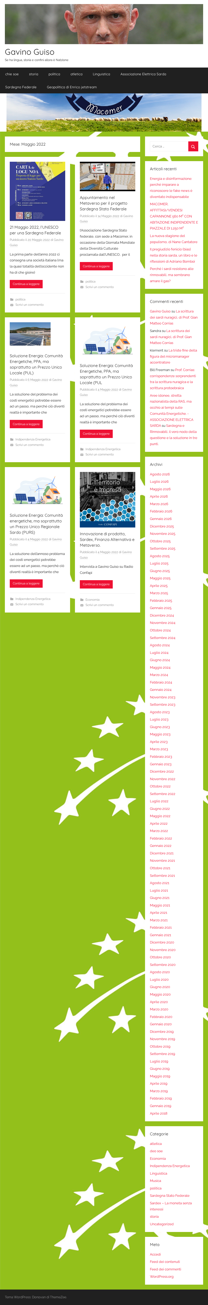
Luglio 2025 (159, 563)
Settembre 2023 (162, 704)
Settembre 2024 (162, 638)
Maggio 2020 (160, 994)
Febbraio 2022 (161, 838)
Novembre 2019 (162, 1039)
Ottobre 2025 (160, 541)
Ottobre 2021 (160, 868)
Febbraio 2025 (161, 600)
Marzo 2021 (159, 920)
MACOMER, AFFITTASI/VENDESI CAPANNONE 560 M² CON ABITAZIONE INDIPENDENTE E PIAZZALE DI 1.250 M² (174, 216)
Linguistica (101, 74)
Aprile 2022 (159, 823)
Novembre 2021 (162, 860)
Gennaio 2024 (160, 690)
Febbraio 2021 (161, 927)
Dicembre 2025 (162, 526)
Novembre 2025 (162, 534)
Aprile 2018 (158, 1113)
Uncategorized (162, 1224)
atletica (76, 74)
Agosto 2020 (160, 972)
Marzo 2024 (159, 675)
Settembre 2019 (162, 1054)
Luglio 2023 (159, 719)
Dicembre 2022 (162, 771)
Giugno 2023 (160, 727)
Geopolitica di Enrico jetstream (72, 87)
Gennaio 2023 (160, 764)
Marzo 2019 (159, 1091)
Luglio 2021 (159, 890)
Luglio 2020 (159, 979)
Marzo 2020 (159, 1009)
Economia (93, 600)
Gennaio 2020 (161, 1024)
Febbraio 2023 (161, 757)
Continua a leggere (26, 284)
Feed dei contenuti (165, 1262)
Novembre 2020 (163, 950)
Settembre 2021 (162, 876)
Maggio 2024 (160, 667)
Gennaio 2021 (160, 935)
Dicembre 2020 (162, 942)
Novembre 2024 (162, 623)
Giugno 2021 (159, 898)
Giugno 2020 (160, 987)
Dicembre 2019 (162, 1032)
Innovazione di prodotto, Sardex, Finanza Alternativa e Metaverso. (107, 539)
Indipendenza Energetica (32, 439)
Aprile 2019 (158, 1083)
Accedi (155, 1254)
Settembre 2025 (162, 548)
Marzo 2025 (159, 593)
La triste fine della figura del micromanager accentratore (173, 356)
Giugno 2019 (160, 1069)
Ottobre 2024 (160, 630)
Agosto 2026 (160, 474)
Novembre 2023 (162, 697)
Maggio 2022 (160, 816)
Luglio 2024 (159, 653)
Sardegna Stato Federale (170, 1196)
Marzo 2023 (159, 749)
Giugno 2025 (160, 571)
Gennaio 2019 (160, 1106)
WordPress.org (162, 1276)
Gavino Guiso (29, 52)
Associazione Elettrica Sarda (143, 74)
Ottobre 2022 (160, 786)
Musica (155, 1181)
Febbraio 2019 (161, 1098)
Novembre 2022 (162, 779)
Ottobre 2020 (160, 957)
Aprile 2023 (159, 742)
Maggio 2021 (160, 905)
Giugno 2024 (160, 660)
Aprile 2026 (159, 496)
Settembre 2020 (163, 965)
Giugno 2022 (160, 809)
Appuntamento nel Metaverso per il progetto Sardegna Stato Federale (103, 203)
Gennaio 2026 (161, 519)
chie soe (12, 74)
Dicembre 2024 (162, 615)
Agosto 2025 (160, 556)
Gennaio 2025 (160, 608)
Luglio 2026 (159, 481)
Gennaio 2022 (160, 846)
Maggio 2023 (160, 734)
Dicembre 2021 (161, 853)
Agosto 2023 (160, 712)
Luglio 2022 (159, 801)
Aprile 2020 (159, 1002)
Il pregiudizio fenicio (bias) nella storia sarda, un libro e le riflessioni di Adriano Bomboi (173, 255)
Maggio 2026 (160, 489)
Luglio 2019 (159, 1061)
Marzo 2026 (159, 504)
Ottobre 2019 (160, 1046)
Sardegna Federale (21, 87)
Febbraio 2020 (161, 1017)
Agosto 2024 (160, 645)
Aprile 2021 (158, 913)
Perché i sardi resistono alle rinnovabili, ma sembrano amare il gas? (172, 275)
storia (33, 74)
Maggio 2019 (160, 1076)
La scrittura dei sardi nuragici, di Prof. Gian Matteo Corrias (174, 317)
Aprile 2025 (159, 586)
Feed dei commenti (165, 1269)
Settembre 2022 (162, 794)
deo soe (156, 1151)
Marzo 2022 (159, 831)
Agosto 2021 (159, 883)
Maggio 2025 (160, 578)
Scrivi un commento (29, 305)
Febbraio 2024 (161, 682)
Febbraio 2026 (161, 511)
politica (54, 74)
